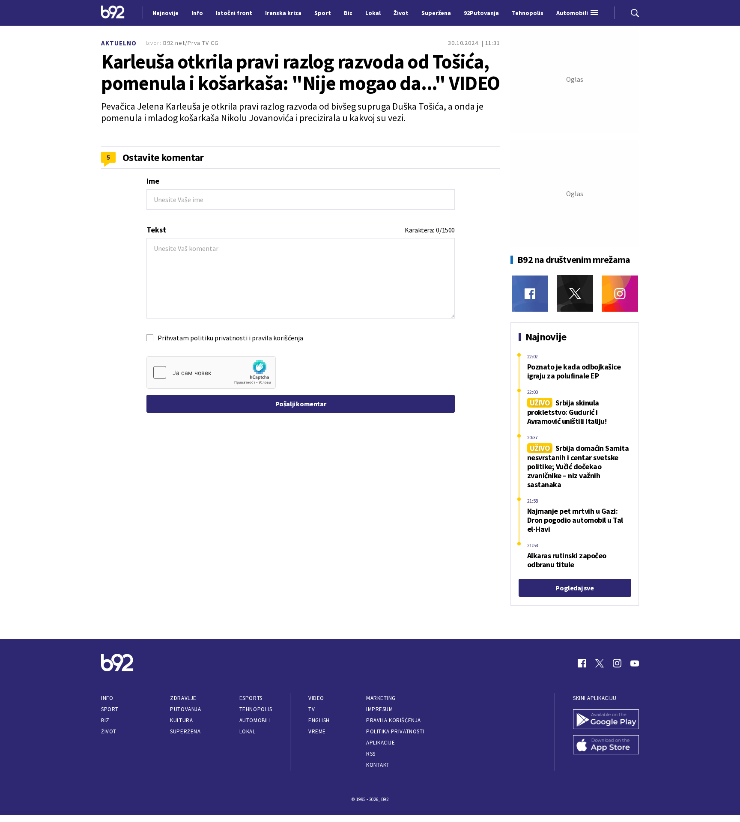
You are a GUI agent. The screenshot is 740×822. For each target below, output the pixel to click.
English (319, 720)
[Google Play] (606, 720)
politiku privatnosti (219, 338)
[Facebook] (530, 293)
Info (107, 698)
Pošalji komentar (300, 403)
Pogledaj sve (574, 588)
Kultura (181, 720)
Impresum (379, 709)
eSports (251, 698)
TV (311, 709)
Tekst (156, 230)
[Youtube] (634, 663)
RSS (371, 753)
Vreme (317, 731)
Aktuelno (119, 43)
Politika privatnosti (395, 731)
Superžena (185, 731)
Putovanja (185, 709)
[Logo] (113, 13)
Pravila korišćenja (393, 720)
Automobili (255, 720)
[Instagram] (620, 293)
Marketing (381, 698)
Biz (105, 720)
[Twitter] (575, 293)
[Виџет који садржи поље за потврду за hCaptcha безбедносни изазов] (211, 372)
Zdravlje (183, 698)
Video (316, 698)
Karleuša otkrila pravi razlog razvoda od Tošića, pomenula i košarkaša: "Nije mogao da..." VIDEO (300, 72)
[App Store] (606, 745)
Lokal (247, 731)
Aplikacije (380, 742)
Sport (110, 709)
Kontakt (378, 764)
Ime (152, 181)
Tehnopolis (255, 709)
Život (108, 731)
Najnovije (165, 13)
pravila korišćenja (277, 338)
